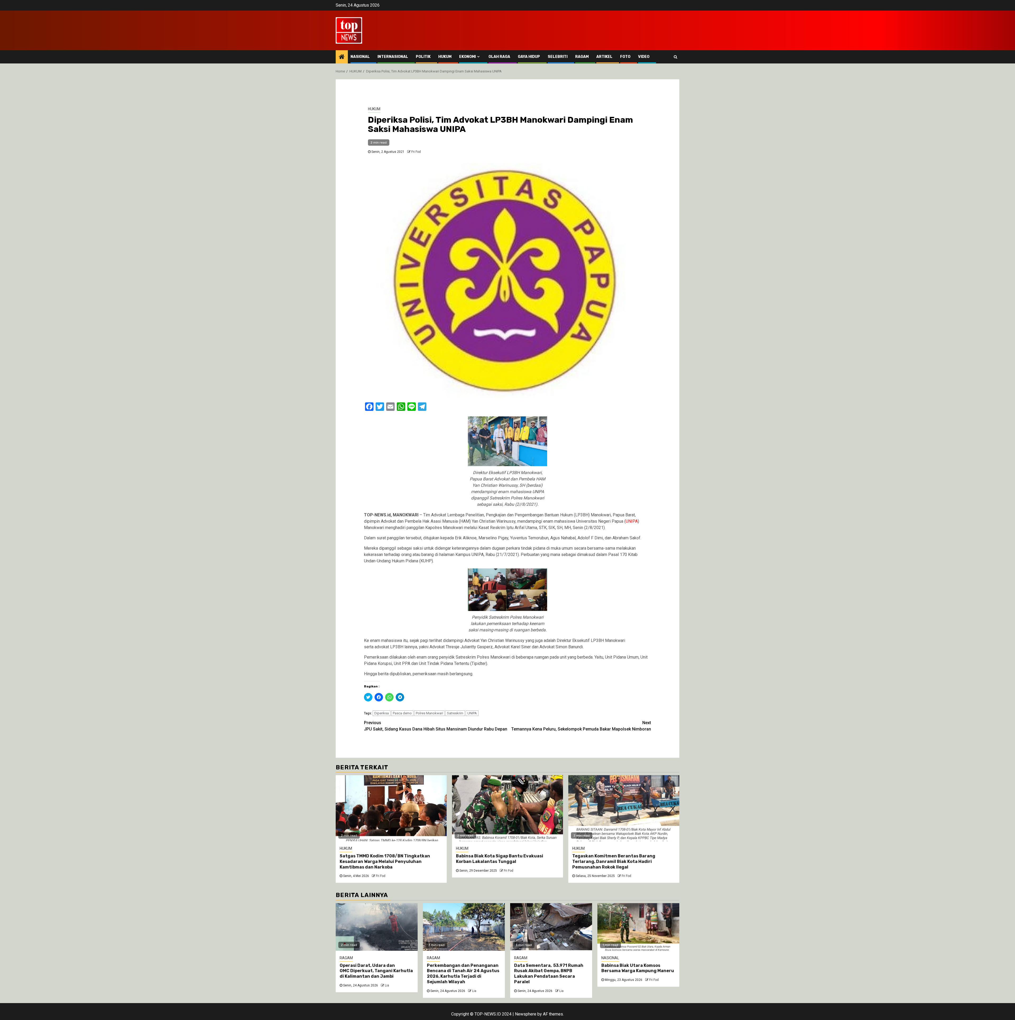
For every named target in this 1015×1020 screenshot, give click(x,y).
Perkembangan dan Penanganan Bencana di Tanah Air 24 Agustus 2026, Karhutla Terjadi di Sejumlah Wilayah (463, 973)
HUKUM (444, 56)
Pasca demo (402, 713)
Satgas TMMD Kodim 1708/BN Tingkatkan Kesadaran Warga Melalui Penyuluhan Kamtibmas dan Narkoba (385, 861)
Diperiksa (381, 713)
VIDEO (643, 56)
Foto (625, 56)
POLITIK (423, 56)
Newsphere (525, 1014)
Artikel (604, 56)
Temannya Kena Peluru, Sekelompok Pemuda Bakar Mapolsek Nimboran (581, 726)
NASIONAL (360, 56)
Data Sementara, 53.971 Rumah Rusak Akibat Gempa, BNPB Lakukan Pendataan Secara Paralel (548, 973)
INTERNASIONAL (392, 56)
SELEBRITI (558, 56)
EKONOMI (467, 56)
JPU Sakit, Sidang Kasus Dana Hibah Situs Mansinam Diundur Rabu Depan (435, 726)
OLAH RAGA (499, 56)
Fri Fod (416, 152)
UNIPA (472, 713)
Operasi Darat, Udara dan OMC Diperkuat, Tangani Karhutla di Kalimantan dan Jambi (376, 971)
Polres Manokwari (429, 713)
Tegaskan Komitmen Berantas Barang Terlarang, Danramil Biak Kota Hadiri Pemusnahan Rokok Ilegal (613, 861)
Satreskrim (455, 713)
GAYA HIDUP (529, 56)
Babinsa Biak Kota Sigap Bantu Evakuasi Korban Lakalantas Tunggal (499, 858)
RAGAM (582, 56)
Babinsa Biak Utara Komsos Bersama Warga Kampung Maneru (637, 968)
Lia (387, 985)
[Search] (675, 57)
